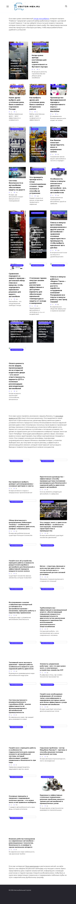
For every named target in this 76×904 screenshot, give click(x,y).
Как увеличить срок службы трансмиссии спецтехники (37, 151)
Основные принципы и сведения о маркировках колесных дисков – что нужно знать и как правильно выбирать (22, 799)
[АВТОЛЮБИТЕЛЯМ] (19, 478)
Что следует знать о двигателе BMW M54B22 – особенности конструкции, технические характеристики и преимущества (53, 527)
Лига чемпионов (32, 866)
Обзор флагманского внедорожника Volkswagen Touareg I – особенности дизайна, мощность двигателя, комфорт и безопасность (22, 524)
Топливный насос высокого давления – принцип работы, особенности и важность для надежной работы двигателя (21, 666)
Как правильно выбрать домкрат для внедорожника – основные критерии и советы (21, 484)
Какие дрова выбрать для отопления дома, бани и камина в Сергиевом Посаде (16, 103)
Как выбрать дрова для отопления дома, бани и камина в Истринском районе (37, 103)
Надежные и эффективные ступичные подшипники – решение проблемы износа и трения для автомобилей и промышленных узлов (52, 799)
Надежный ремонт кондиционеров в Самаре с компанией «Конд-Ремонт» (18, 67)
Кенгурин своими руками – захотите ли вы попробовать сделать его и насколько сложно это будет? (17, 241)
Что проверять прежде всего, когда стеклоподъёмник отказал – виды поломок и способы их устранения (37, 185)
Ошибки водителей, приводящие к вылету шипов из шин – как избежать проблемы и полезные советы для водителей (38, 239)
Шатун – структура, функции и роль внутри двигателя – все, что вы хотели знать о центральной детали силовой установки (52, 570)
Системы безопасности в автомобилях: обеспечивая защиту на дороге (17, 185)
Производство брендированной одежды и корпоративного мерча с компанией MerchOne (58, 104)
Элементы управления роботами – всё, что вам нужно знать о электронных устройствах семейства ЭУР (53, 667)
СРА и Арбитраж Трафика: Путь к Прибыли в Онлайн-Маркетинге (17, 148)
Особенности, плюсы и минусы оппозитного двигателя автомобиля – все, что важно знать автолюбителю (58, 186)
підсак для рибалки (41, 19)
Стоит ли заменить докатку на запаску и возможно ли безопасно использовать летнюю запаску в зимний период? (45, 324)
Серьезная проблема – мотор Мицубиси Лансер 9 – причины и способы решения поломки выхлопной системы (53, 751)
